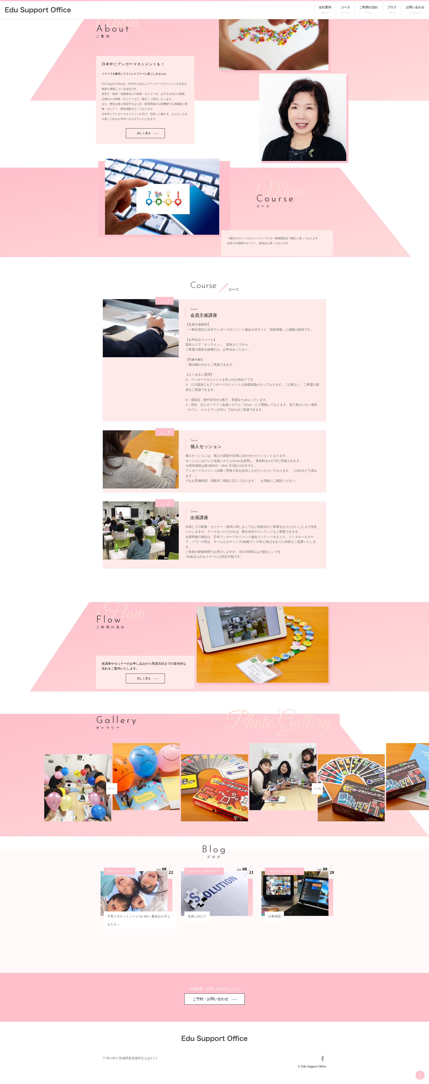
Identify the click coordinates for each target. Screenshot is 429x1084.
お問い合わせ (415, 10)
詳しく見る (144, 133)
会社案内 (325, 10)
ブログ (392, 10)
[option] (214, 788)
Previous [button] (111, 788)
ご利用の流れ (368, 10)
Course (203, 286)
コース (345, 10)
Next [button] (317, 788)
